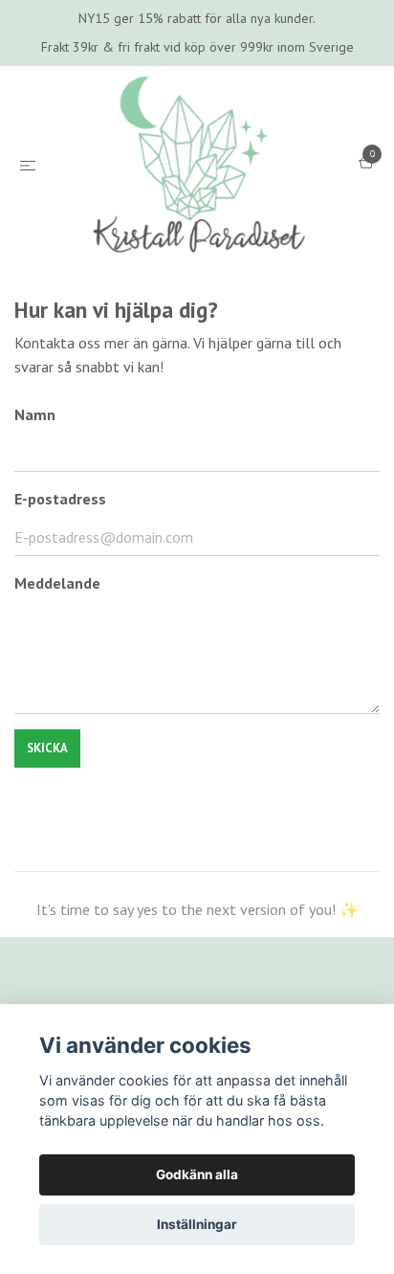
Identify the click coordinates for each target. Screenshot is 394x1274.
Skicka (47, 891)
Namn (34, 557)
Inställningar (197, 1224)
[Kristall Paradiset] (197, 236)
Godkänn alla (197, 1174)
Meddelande (57, 725)
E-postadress (60, 641)
